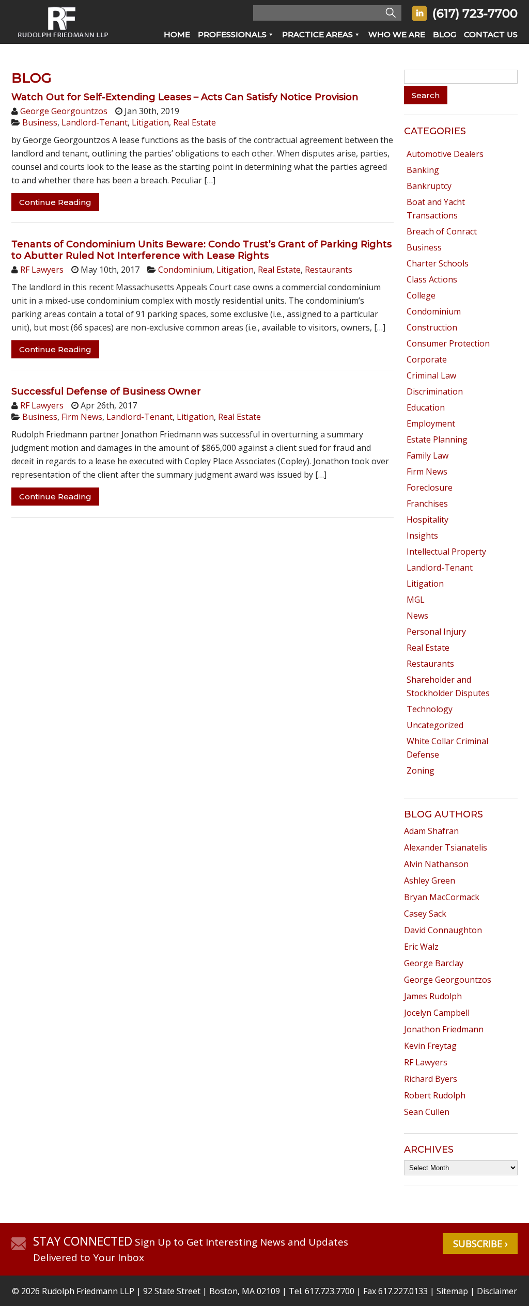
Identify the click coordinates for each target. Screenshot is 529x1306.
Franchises (427, 503)
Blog (444, 34)
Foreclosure (430, 487)
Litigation (150, 122)
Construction (432, 327)
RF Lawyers (42, 269)
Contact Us (491, 34)
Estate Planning (437, 439)
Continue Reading (55, 202)
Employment (431, 423)
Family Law (427, 455)
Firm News (81, 416)
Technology (430, 709)
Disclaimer (497, 1291)
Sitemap (452, 1291)
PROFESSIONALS (232, 34)
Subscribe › (480, 1243)
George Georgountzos (63, 111)
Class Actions (432, 279)
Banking (423, 170)
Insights (422, 535)
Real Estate (194, 122)
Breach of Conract (442, 231)
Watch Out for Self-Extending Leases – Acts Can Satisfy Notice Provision (185, 97)
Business (39, 122)
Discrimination (435, 391)
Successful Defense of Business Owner (106, 391)
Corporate (427, 359)
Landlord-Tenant (94, 122)
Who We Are (396, 34)
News (417, 615)
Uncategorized (435, 725)
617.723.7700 (329, 1291)
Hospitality (427, 519)
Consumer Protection (448, 343)
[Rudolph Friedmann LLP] (63, 40)
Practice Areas (317, 34)
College (421, 295)
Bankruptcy (429, 186)
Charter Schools (438, 263)
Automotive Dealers (445, 154)
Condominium (185, 269)
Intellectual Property (446, 551)
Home (177, 34)
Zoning (420, 770)
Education (426, 407)
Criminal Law (431, 375)
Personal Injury (436, 631)
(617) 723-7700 (475, 13)
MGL (416, 599)
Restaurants (328, 269)
